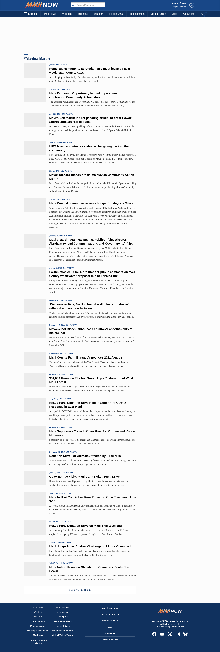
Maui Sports (62, 616)
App (110, 627)
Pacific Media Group (178, 621)
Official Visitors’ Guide (62, 635)
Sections (32, 14)
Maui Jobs (38, 635)
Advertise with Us (110, 620)
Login (175, 7)
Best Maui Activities (62, 621)
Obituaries (188, 14)
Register (183, 7)
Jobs (174, 14)
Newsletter (110, 633)
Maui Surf (38, 616)
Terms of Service (110, 639)
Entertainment (137, 14)
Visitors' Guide (158, 14)
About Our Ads (177, 626)
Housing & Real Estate (37, 630)
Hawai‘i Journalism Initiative (38, 641)
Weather (98, 14)
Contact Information (110, 614)
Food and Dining (62, 626)
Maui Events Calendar (62, 630)
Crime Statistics (38, 621)
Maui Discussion (38, 626)
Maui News (50, 14)
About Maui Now (110, 608)
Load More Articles (80, 589)
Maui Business (62, 607)
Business (83, 14)
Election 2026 (116, 14)
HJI (202, 14)
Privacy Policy (162, 626)
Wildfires (67, 14)
